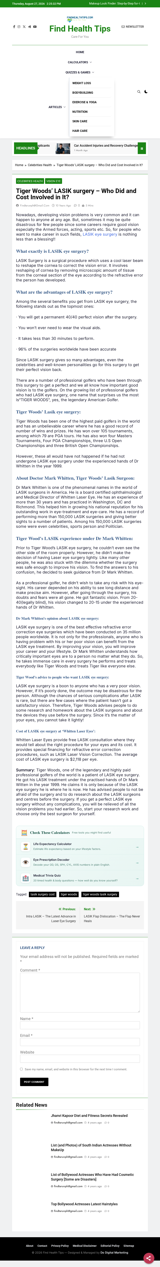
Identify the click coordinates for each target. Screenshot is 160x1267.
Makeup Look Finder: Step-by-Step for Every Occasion (113, 3)
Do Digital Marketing (114, 1252)
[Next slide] (145, 3)
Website (27, 1052)
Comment (30, 970)
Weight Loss (81, 83)
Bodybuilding (82, 92)
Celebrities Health (30, 181)
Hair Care (79, 131)
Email (26, 1035)
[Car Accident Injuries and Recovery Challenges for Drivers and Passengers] (52, 150)
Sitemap (129, 1245)
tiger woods (69, 894)
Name (26, 1018)
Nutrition (80, 112)
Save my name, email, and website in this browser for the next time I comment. (76, 1069)
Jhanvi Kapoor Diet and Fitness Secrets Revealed (89, 1116)
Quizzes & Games (78, 72)
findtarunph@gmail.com (34, 205)
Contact (42, 1245)
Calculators (78, 62)
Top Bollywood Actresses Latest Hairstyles (84, 1204)
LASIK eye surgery (100, 234)
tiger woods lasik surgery (100, 894)
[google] (29, 27)
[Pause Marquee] (142, 148)
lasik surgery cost (43, 894)
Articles (55, 107)
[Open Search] (138, 91)
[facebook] (14, 27)
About (29, 1245)
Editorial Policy (110, 1245)
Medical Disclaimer (85, 1245)
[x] (24, 27)
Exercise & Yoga (84, 102)
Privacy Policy (60, 1245)
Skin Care (79, 121)
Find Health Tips (80, 28)
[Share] (148, 1258)
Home (80, 52)
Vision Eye (53, 181)
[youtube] (35, 27)
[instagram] (18, 27)
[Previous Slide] (139, 3)
